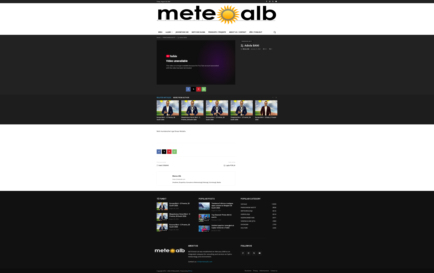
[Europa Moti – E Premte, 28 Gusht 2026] (168, 108)
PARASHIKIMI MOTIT (169, 37)
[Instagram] (270, 1)
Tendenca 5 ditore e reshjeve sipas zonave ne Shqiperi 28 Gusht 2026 (222, 206)
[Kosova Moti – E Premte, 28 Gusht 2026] (217, 108)
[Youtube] (276, 1)
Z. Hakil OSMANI (163, 165)
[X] (273, 1)
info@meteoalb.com (204, 262)
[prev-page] (273, 97)
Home (158, 37)
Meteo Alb (246, 49)
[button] (274, 32)
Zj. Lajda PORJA (229, 165)
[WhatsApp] (204, 89)
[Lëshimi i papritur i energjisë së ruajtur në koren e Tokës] (204, 228)
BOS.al (190, 271)
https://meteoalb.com (178, 179)
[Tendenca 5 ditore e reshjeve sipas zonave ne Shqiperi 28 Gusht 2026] (204, 206)
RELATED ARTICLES (164, 98)
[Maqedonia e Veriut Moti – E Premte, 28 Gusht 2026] (192, 108)
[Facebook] (266, 1)
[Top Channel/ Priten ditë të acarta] (204, 218)
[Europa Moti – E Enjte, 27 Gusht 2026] (266, 108)
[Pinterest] (198, 89)
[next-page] (276, 97)
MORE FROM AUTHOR (181, 98)
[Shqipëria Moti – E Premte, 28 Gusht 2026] (242, 108)
